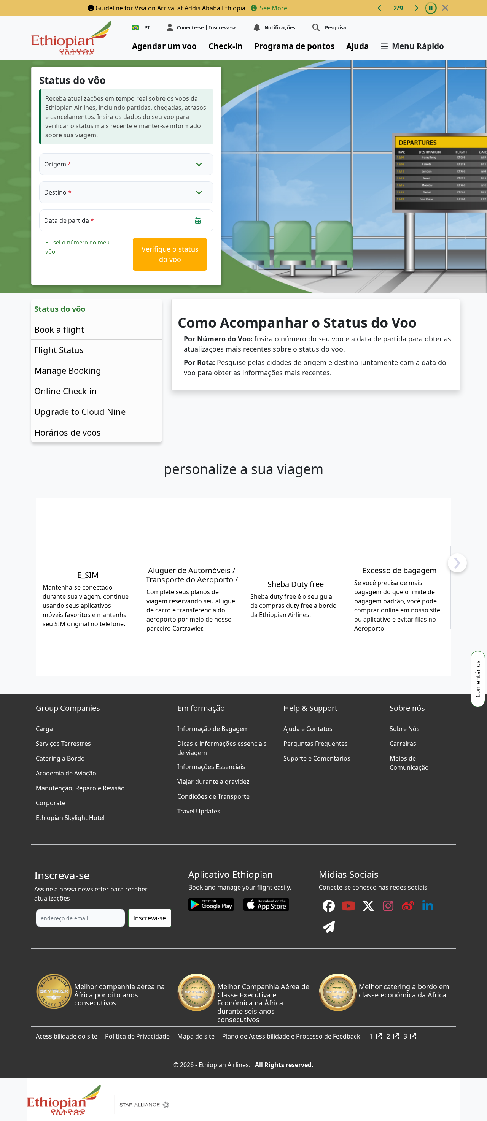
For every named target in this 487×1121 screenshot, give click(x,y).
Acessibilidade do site (66, 1034)
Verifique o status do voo (170, 254)
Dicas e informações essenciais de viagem (222, 741)
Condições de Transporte (213, 794)
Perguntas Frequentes (315, 741)
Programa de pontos (294, 46)
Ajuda (357, 46)
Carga (44, 727)
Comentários (478, 679)
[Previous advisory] (380, 8)
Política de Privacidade (137, 1034)
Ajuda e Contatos (308, 727)
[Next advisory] (416, 8)
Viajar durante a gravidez (213, 779)
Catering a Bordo (60, 756)
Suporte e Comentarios (316, 756)
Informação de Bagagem (213, 727)
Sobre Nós (405, 727)
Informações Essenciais (211, 765)
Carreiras (403, 741)
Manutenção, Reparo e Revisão (80, 786)
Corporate (50, 801)
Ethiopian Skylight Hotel (70, 815)
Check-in (225, 46)
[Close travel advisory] (445, 8)
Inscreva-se (149, 918)
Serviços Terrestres (63, 741)
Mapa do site (196, 1034)
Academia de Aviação (66, 771)
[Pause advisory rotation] (430, 8)
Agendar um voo (164, 46)
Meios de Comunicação (409, 756)
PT (147, 27)
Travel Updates (198, 809)
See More (272, 8)
